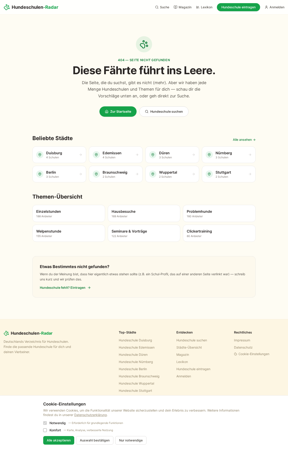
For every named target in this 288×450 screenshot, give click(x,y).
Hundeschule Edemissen (137, 347)
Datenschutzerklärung (90, 415)
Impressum (242, 340)
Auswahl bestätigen (95, 440)
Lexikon (206, 7)
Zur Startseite (120, 111)
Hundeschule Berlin (133, 369)
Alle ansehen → (244, 139)
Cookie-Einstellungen (253, 354)
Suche (164, 7)
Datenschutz (243, 347)
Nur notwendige (131, 440)
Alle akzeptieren (59, 440)
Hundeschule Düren (133, 354)
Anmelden (277, 7)
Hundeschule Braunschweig (139, 376)
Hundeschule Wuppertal (136, 383)
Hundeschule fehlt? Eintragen (63, 287)
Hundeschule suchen (166, 111)
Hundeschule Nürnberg (136, 362)
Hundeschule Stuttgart (135, 390)
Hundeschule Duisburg (135, 340)
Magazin (185, 7)
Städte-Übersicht (189, 347)
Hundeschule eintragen (238, 7)
